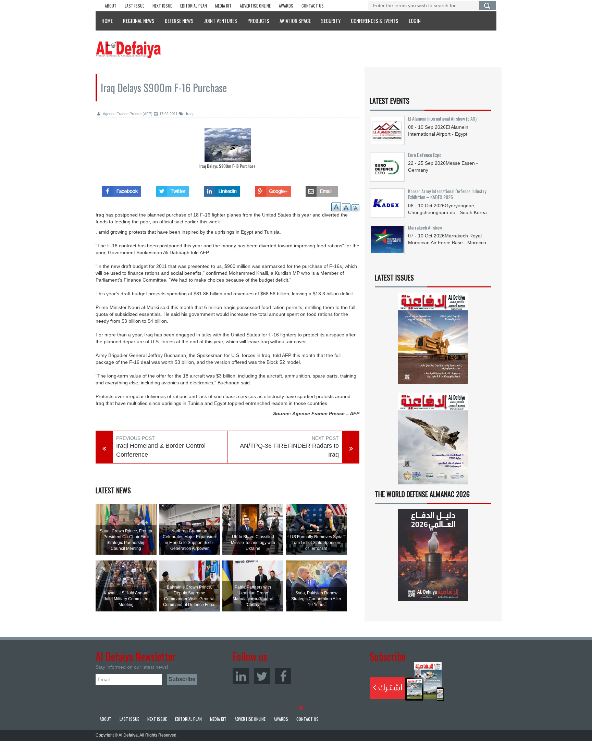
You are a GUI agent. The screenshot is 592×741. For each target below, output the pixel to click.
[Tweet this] (172, 189)
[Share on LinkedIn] (222, 189)
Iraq (189, 114)
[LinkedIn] (241, 676)
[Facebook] (283, 676)
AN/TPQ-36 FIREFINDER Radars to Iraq (289, 450)
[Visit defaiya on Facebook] (121, 189)
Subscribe (407, 681)
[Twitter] (262, 676)
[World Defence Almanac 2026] (433, 555)
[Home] (128, 49)
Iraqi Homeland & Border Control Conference (161, 450)
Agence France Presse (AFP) (127, 114)
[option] (227, 150)
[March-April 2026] (433, 341)
